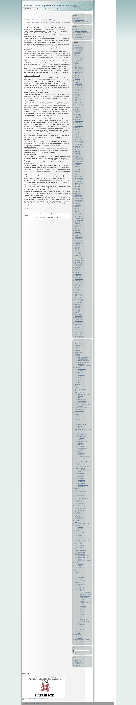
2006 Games (81, 587)
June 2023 (77, 45)
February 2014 (78, 174)
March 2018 (78, 99)
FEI (76, 412)
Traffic (81, 617)
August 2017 (78, 107)
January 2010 (78, 257)
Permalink (30, 208)
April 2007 (77, 312)
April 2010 (77, 252)
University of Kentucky (83, 466)
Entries (78, 661)
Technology (78, 548)
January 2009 (78, 277)
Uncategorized (78, 565)
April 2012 (77, 211)
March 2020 (78, 67)
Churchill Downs (84, 461)
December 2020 (79, 58)
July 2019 (77, 75)
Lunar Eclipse (81, 348)
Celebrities (77, 353)
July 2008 (77, 287)
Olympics (77, 511)
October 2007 (78, 302)
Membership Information (81, 31)
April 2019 (77, 79)
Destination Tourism (82, 441)
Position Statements (80, 516)
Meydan (80, 535)
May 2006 (77, 329)
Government (78, 419)
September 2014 (79, 164)
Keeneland (82, 458)
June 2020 (77, 65)
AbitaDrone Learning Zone (81, 21)
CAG (79, 515)
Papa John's (81, 537)
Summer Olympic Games (81, 543)
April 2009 (77, 272)
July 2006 (77, 326)
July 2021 (77, 53)
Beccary (31, 703)
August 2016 (78, 127)
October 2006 (78, 322)
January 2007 (78, 317)
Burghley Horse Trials (83, 557)
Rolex (79, 538)
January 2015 (78, 157)
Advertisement (78, 343)
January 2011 (78, 237)
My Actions (80, 503)
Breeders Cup (78, 352)
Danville (79, 439)
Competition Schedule (85, 594)
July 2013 (77, 186)
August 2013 (78, 184)
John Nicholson (81, 473)
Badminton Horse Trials (83, 555)
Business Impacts (84, 590)
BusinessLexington (82, 508)
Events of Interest (79, 411)
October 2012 (78, 201)
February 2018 (78, 100)
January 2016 (78, 139)
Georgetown (81, 446)
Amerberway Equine (82, 532)
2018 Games (81, 624)
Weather (77, 582)
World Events (78, 634)
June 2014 (77, 168)
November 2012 (79, 200)
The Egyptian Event (82, 483)
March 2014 (78, 173)
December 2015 (79, 141)
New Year (80, 638)
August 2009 (78, 265)
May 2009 (77, 270)
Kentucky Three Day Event (84, 560)
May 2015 (77, 151)
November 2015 (79, 142)
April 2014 (77, 171)
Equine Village (83, 597)
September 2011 (79, 223)
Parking (82, 604)
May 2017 (77, 112)
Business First (81, 506)
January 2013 (78, 196)
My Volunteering (79, 501)
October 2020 (78, 60)
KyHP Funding (81, 417)
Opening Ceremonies (85, 602)
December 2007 (79, 299)
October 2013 (78, 181)
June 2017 (77, 110)
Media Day (80, 478)
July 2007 (77, 307)
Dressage (80, 370)
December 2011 (79, 218)
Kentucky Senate (82, 424)
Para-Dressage (81, 375)
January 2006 (78, 334)
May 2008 (77, 290)
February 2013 (78, 195)
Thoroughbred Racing (80, 550)
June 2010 (77, 248)
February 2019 (78, 82)
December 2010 (79, 238)
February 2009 (78, 275)
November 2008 (79, 280)
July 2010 (77, 247)
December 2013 (79, 178)
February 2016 (78, 137)
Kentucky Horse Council (83, 402)
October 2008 (78, 282)
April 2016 (77, 134)
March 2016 (78, 136)
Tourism (82, 438)
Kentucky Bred (81, 451)
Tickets (82, 614)
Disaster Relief (81, 577)
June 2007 (77, 309)
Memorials (77, 496)
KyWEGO (77, 18)
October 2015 (78, 144)
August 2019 (78, 73)
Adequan (80, 528)
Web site (80, 643)
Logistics (77, 493)
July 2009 (77, 267)
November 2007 (79, 300)
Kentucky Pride (78, 488)
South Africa (80, 564)
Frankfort (80, 444)
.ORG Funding (81, 416)
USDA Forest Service (80, 574)
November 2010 (79, 240)
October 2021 (78, 50)
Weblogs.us (38, 703)
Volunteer (85, 627)
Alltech (79, 530)
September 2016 (79, 126)
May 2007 (77, 310)
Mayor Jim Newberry (80, 495)
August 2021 (78, 52)
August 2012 (78, 205)
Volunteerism (78, 575)
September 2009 (79, 263)
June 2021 (77, 55)
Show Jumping (81, 380)
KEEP (79, 397)
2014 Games (81, 622)
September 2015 (79, 146)
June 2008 (77, 289)
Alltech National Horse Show (84, 357)
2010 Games (81, 589)
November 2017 (79, 104)
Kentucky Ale (81, 533)
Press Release (78, 518)
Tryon (81, 626)
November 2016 (79, 122)
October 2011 (78, 221)
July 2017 (77, 109)
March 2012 (78, 213)
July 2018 (77, 92)
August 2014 (78, 166)
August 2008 (78, 285)
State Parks (80, 464)
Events (82, 599)
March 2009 (78, 274)
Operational (78, 513)
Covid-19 (80, 636)
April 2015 (77, 152)
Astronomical (78, 347)
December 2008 (79, 279)
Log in (76, 660)
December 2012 (79, 198)
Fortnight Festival (84, 456)
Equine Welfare (78, 409)
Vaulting (79, 382)
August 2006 (78, 324)
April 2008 (77, 292)
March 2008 (78, 294)
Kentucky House (82, 422)
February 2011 (78, 235)
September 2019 (79, 72)
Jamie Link (80, 641)
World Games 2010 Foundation (82, 639)
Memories (82, 601)
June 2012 (77, 208)
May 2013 (77, 189)
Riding (76, 522)
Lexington (64, 22)
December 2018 (79, 85)
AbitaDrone (80, 527)
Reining (79, 377)
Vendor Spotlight (84, 619)
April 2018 (77, 97)
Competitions (78, 355)
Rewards (80, 579)
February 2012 (78, 215)
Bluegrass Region (82, 436)
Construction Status (85, 596)
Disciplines (77, 367)
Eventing (80, 374)
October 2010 (78, 242)
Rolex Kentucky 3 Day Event (82, 523)
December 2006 (79, 319)
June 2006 (77, 327)
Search (75, 648)
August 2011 (78, 225)
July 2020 (77, 63)
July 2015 (77, 147)
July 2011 (77, 226)
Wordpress (77, 665)
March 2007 (78, 314)
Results (82, 609)
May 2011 (77, 230)
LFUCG (79, 427)
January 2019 (78, 84)
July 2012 (77, 206)
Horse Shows (81, 449)
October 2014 (78, 163)
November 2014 (79, 161)
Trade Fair (82, 616)
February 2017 (78, 117)
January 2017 (78, 119)
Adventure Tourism (82, 434)
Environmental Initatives (81, 389)
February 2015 (78, 156)
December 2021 (79, 47)
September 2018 (79, 90)
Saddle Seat (80, 379)
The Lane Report (82, 510)
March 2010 (78, 253)
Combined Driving (82, 369)
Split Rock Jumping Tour (83, 360)
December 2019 (79, 70)
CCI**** (79, 558)
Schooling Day (81, 481)
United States (78, 567)
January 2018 (78, 102)
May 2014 (77, 169)
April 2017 (77, 114)
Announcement (35, 22)
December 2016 (79, 121)
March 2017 (78, 115)
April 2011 (77, 232)
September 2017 (79, 105)
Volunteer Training (84, 621)
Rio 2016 (80, 547)
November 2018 (79, 87)
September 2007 (79, 304)
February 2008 (78, 295)
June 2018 (77, 94)
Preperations (83, 607)
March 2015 (78, 154)
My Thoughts (78, 500)
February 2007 (78, 316)
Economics (77, 387)
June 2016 (77, 131)
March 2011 (78, 233)
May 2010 (77, 250)
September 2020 (79, 62)
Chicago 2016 (81, 545)
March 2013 (78, 193)
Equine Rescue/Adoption (81, 407)
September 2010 (79, 243)
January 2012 (78, 216)
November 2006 (79, 321)
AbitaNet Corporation (42, 699)
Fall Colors (80, 443)
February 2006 (78, 332)
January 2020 (78, 68)
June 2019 (77, 77)
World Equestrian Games (81, 585)
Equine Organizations (80, 392)
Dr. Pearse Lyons (79, 385)
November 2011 (79, 220)
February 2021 (78, 57)
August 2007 (78, 305)
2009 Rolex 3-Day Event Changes (44, 19)
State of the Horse (82, 463)
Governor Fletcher (82, 448)
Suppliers (82, 611)
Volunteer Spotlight (82, 580)
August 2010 (78, 245)
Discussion (77, 384)
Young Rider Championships (84, 365)
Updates (77, 572)
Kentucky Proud (81, 453)
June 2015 (77, 149)
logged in (45, 214)
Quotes (77, 520)
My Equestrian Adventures (81, 498)
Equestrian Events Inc (45, 22)
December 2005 (79, 336)
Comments (79, 663)
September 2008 (79, 284)
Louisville (80, 459)
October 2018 (78, 89)
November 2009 (79, 260)
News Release (81, 480)
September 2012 (79, 203)
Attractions (77, 350)
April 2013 (77, 191)
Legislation (80, 426)
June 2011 (77, 228)
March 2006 (78, 331)
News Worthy (78, 505)
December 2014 (79, 159)
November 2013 (79, 179)
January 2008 (78, 297)
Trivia (79, 633)
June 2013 (77, 188)
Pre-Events (83, 606)
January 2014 (78, 176)
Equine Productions (79, 20)
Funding (77, 414)
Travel (76, 562)
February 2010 (78, 255)
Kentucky (77, 432)
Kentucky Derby (82, 552)
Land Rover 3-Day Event (81, 491)
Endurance (80, 372)
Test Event (82, 612)
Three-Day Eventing (80, 553)
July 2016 (77, 129)
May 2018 (77, 95)
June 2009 (77, 268)
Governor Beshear (82, 421)
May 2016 (77, 132)
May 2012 (77, 210)
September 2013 (79, 183)
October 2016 (78, 124)
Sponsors (77, 525)
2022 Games (81, 629)
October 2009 (78, 262)
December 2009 (79, 258)
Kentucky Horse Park (56, 22)
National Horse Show (83, 358)
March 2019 (78, 80)
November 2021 (79, 48)
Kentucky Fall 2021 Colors (81, 29)
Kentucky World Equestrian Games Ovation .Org (50, 5)
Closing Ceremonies (85, 592)
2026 (79, 631)
